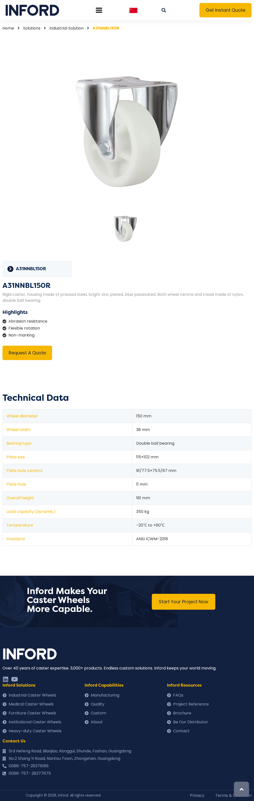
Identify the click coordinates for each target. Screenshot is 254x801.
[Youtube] (14, 679)
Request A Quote (27, 353)
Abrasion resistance (27, 321)
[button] (225, 10)
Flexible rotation (24, 328)
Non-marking (21, 335)
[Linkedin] (5, 679)
